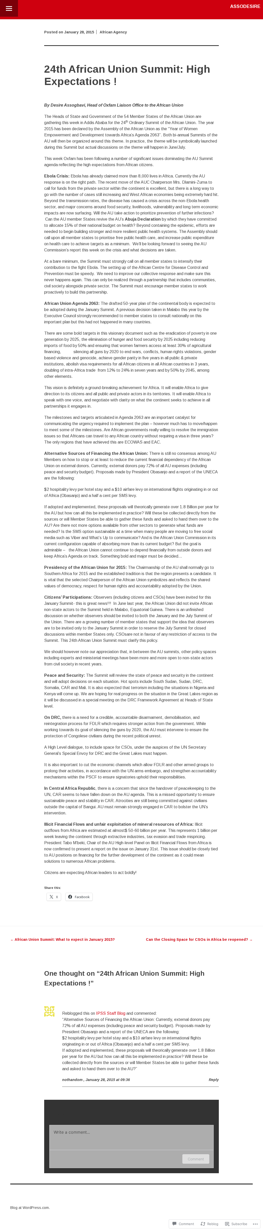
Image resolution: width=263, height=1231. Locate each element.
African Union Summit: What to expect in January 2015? (62, 939)
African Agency (113, 32)
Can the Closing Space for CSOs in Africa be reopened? (199, 939)
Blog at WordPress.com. (30, 1208)
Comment (196, 1159)
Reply (214, 1080)
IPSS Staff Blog (110, 1013)
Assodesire (245, 6)
